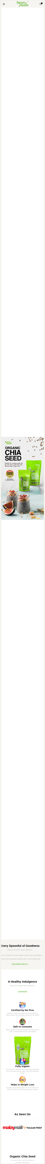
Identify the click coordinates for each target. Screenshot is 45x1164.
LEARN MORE (22, 991)
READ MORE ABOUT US (20, 964)
